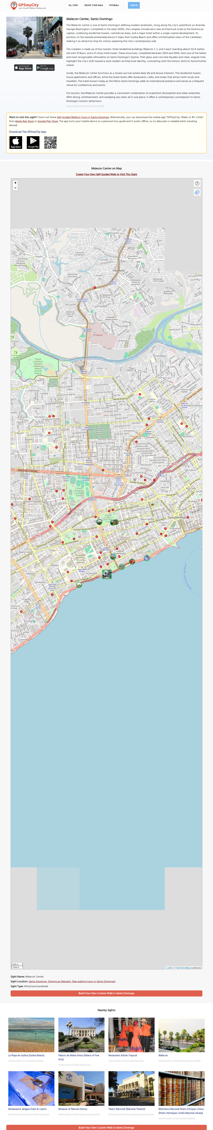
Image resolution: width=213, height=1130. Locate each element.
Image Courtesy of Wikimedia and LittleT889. (85, 106)
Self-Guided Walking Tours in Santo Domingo (83, 117)
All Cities (73, 5)
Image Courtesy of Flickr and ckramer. (74, 1064)
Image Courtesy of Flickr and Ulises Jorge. (126, 1060)
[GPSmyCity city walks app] (28, 6)
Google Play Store (47, 121)
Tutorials (114, 5)
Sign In (133, 5)
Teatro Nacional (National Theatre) (126, 1109)
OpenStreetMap (183, 967)
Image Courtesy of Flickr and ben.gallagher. (177, 1118)
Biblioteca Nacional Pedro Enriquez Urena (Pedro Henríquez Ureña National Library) (181, 1111)
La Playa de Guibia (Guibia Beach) (26, 1056)
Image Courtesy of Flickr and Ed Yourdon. (26, 1060)
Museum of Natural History (72, 1109)
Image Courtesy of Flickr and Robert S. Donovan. (28, 1114)
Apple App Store (24, 121)
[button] (106, 574)
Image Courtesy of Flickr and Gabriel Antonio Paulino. (131, 1114)
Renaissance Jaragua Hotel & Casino (27, 1109)
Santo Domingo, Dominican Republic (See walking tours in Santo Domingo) (72, 981)
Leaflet (169, 967)
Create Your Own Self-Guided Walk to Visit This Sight (106, 174)
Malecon (163, 1056)
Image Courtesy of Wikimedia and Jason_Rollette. (180, 1060)
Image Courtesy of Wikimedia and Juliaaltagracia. (79, 1114)
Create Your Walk (93, 5)
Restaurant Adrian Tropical (122, 1056)
